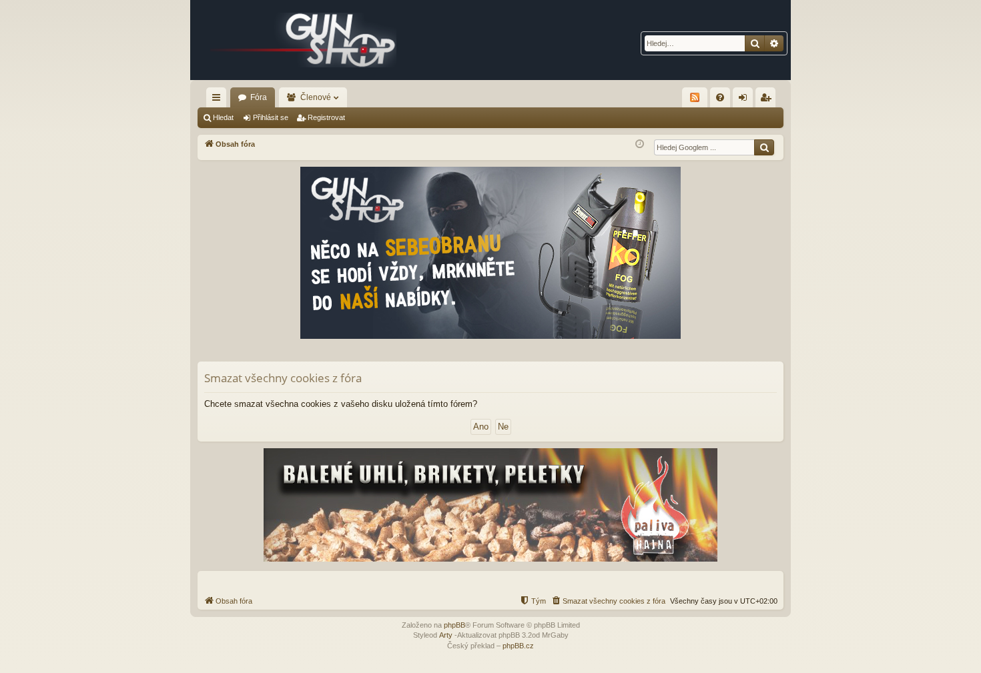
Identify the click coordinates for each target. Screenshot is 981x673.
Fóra (258, 97)
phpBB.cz (518, 646)
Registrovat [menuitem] (768, 100)
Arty (445, 635)
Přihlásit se (270, 117)
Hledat (223, 117)
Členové (315, 97)
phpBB (454, 625)
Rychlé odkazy (219, 100)
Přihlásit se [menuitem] (745, 100)
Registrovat (326, 117)
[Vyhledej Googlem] (764, 147)
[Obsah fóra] (303, 40)
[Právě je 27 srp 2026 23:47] (639, 144)
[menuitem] (720, 97)
